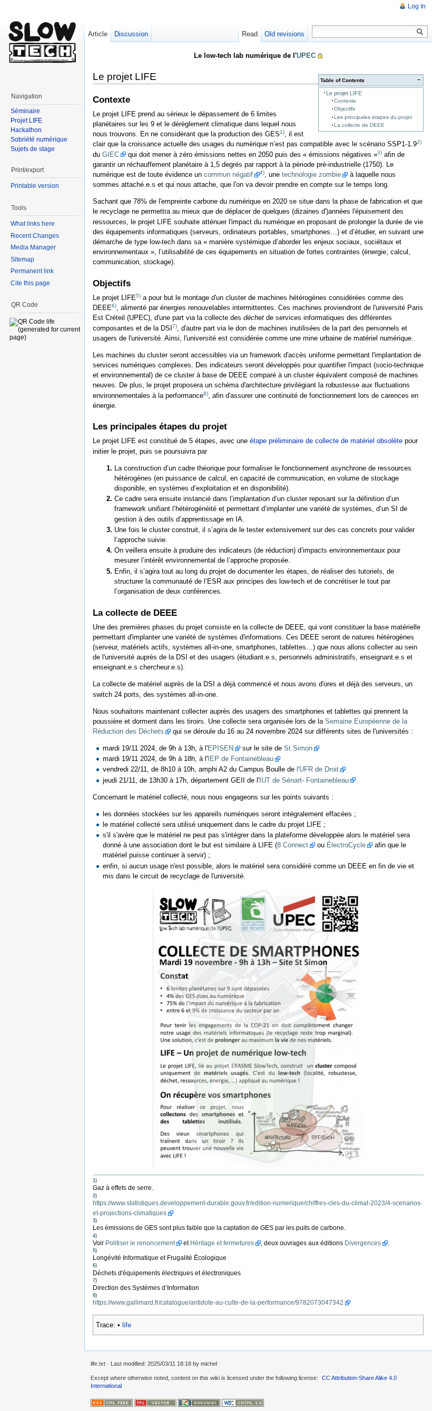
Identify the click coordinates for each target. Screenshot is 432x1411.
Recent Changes (35, 235)
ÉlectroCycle (346, 845)
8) (205, 393)
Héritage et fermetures (222, 1243)
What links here (33, 223)
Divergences (363, 1243)
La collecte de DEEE (359, 125)
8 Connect (292, 845)
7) (174, 325)
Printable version (35, 185)
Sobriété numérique (39, 139)
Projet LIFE (26, 120)
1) (282, 132)
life (126, 1325)
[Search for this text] (420, 32)
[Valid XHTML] (243, 1402)
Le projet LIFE (344, 93)
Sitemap (22, 259)
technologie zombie (311, 174)
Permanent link (32, 271)
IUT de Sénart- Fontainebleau (304, 780)
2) (419, 142)
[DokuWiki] (199, 1402)
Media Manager (33, 247)
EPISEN (220, 748)
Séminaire (25, 111)
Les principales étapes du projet (373, 117)
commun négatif (228, 174)
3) (379, 152)
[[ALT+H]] (42, 42)
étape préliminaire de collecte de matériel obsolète (326, 441)
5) (138, 295)
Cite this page (30, 283)
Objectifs (344, 109)
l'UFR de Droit (318, 769)
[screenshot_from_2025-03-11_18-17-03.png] (258, 1028)
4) (262, 172)
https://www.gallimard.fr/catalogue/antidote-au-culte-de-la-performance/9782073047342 (218, 1302)
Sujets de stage (33, 149)
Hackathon (26, 130)
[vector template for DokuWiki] (155, 1402)
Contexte (345, 101)
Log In (417, 6)
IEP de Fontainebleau (240, 759)
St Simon (298, 748)
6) (114, 305)
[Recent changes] (112, 1402)
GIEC (110, 154)
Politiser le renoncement (140, 1243)
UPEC (306, 55)
